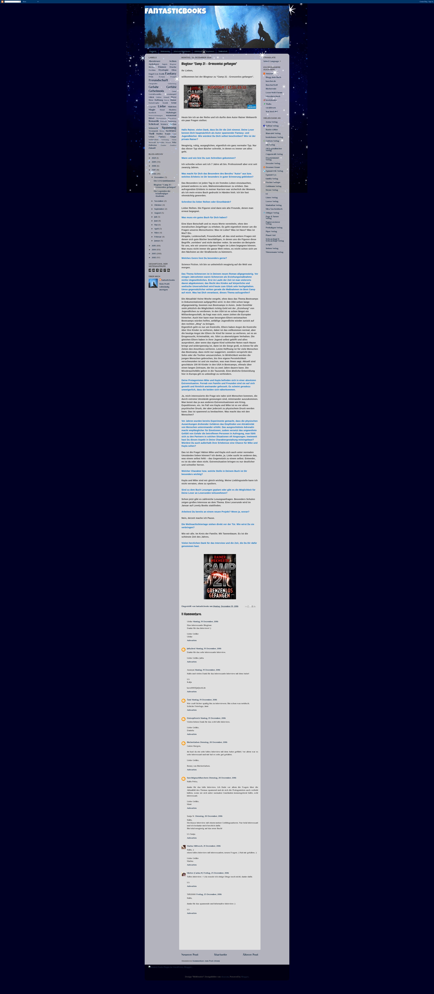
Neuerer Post (189, 954)
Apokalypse (154, 64)
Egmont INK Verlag (274, 171)
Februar (158, 237)
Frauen (162, 77)
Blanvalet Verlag (273, 133)
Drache (173, 67)
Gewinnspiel (171, 94)
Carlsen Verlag (272, 141)
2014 (154, 249)
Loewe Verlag (272, 201)
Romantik (154, 121)
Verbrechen (153, 140)
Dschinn (152, 70)
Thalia (268, 104)
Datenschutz (222, 51)
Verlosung (165, 140)
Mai (156, 225)
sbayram (225, 977)
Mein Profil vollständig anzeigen (164, 287)
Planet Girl (271, 235)
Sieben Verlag (272, 248)
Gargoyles (153, 83)
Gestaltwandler (155, 94)
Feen (151, 77)
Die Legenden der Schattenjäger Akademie (162, 193)
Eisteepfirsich (193, 718)
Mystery (172, 110)
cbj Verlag (270, 145)
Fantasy (170, 73)
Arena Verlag (272, 122)
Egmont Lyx (271, 175)
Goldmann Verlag (273, 186)
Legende (152, 107)
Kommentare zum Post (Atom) (206, 961)
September (159, 209)
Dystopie (164, 70)
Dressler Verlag (273, 163)
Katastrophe (154, 103)
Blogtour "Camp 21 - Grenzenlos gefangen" (165, 186)
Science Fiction (168, 124)
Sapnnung (172, 121)
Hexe (151, 100)
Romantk (163, 121)
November (159, 201)
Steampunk (153, 131)
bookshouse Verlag (274, 137)
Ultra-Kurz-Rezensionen (182, 51)
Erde (156, 74)
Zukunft (152, 148)
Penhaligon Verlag (274, 227)
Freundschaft (158, 80)
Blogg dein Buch (273, 77)
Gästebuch (198, 51)
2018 (154, 166)
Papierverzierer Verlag (273, 223)
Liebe (162, 106)
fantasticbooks (175, 12)
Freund (173, 77)
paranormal (171, 115)
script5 (269, 244)
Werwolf (152, 142)
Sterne (161, 131)
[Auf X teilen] (250, 606)
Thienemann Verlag (274, 252)
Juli (156, 217)
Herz (173, 97)
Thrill (151, 133)
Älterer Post (250, 954)
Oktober (158, 205)
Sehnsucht (153, 128)
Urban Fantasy (157, 137)
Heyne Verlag (272, 190)
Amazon (269, 73)
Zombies (173, 145)
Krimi (173, 103)
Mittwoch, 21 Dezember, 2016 (207, 846)
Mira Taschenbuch (274, 209)
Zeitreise (153, 145)
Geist (174, 91)
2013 (154, 253)
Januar (157, 241)
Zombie (163, 145)
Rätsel (151, 118)
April (156, 229)
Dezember (159, 177)
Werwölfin (160, 142)
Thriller (159, 134)
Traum (167, 134)
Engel (151, 74)
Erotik (161, 74)
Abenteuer (154, 61)
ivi (267, 194)
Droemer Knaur (273, 167)
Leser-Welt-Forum (274, 92)
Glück (151, 97)
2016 (154, 174)
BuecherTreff (272, 85)
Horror (166, 100)
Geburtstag (172, 84)
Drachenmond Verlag (272, 159)
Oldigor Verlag (272, 213)
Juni (156, 221)
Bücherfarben (193, 742)
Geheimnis (156, 91)
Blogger (245, 977)
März (156, 233)
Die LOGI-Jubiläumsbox (164, 181)
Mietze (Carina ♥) (195, 873)
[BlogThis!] (248, 606)
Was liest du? (272, 111)
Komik (165, 103)
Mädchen (172, 107)
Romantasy (172, 118)
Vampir (173, 137)
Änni (189, 700)
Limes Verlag (272, 197)
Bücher (152, 67)
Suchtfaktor (171, 131)
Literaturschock (273, 96)
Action (172, 61)
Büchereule (271, 89)
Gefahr (154, 87)
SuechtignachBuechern (197, 778)
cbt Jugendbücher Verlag (274, 149)
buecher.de (271, 81)
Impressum (210, 51)
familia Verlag (272, 179)
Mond (162, 110)
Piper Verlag (271, 231)
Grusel (166, 97)
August (157, 213)
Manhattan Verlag (274, 205)
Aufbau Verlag (272, 126)
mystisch (152, 113)
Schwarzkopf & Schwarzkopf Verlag (275, 240)
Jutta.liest (191, 648)
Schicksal (154, 124)
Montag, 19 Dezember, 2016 (205, 621)
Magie (152, 109)
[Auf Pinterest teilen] (255, 606)
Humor (173, 100)
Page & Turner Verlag (272, 217)
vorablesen (271, 108)
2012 (154, 257)
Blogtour (173, 64)
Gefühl (171, 87)
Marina (190, 846)
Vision (174, 140)
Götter (159, 97)
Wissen (168, 142)
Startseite (152, 51)
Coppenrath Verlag (274, 154)
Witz (174, 142)
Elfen (174, 70)
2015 (154, 246)
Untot (174, 134)
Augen (164, 64)
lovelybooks (271, 100)
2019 (154, 162)
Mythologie (171, 112)
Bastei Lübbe (272, 129)
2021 (154, 158)
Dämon (162, 67)
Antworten (192, 640)
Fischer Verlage (273, 182)
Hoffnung (158, 100)
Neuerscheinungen (156, 115)
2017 (154, 170)
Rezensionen (165, 51)
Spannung (169, 127)
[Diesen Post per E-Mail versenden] (246, 606)
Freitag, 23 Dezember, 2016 (216, 873)
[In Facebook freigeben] (252, 606)
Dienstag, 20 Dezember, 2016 (213, 742)
